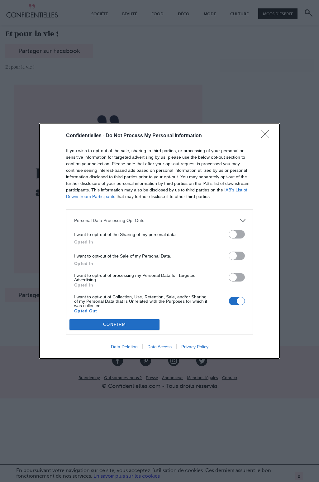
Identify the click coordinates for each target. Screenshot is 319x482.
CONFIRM (114, 324)
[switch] (237, 234)
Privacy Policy (194, 346)
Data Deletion (124, 346)
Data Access (159, 346)
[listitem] (159, 220)
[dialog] (159, 241)
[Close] (267, 136)
